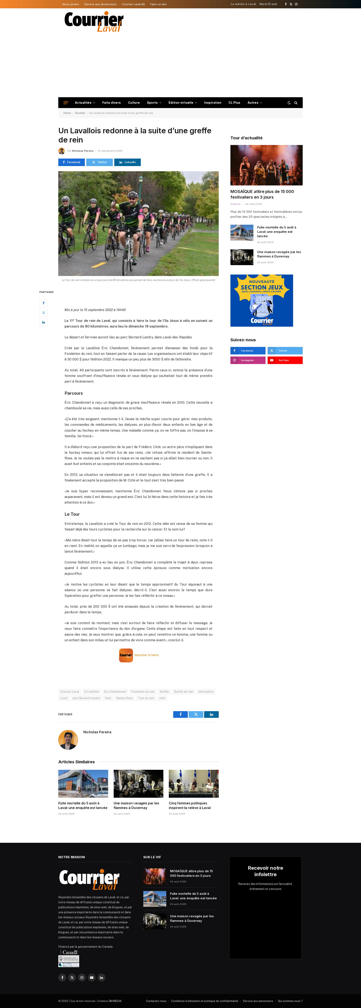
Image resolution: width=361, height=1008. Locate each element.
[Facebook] (43, 303)
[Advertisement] (180, 66)
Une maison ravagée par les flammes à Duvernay (136, 805)
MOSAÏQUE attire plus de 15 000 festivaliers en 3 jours (262, 194)
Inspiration (212, 102)
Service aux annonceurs (100, 4)
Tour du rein (146, 698)
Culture (134, 102)
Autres (253, 102)
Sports (152, 102)
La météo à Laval (244, 4)
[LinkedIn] (43, 322)
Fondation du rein (143, 691)
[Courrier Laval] (94, 21)
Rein (108, 698)
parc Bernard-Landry (86, 698)
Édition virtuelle (181, 102)
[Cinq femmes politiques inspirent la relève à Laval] (194, 784)
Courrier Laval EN (133, 4)
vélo (162, 698)
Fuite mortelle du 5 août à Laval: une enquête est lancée (82, 805)
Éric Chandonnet (115, 691)
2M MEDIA (115, 1001)
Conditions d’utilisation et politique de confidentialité (204, 1001)
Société (80, 113)
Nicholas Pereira (82, 150)
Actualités (83, 102)
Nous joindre (70, 4)
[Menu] (66, 102)
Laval (63, 698)
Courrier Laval (69, 691)
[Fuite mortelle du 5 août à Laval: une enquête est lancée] (83, 784)
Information (206, 691)
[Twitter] (43, 312)
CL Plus (234, 102)
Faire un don (158, 4)
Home (67, 113)
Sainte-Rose (124, 698)
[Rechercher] (295, 102)
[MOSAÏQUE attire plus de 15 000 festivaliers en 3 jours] (266, 165)
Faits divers (111, 102)
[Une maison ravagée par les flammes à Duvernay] (139, 784)
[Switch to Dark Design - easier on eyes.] (289, 102)
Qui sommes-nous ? (290, 1001)
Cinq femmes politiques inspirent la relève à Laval (190, 805)
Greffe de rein (183, 691)
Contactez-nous (156, 1001)
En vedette (91, 691)
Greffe (164, 691)
